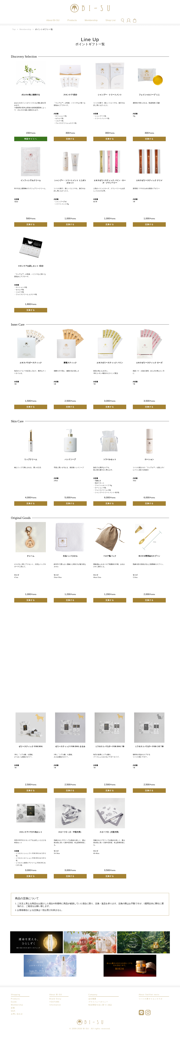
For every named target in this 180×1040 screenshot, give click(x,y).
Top (14, 29)
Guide (14, 1002)
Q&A (13, 1011)
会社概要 (92, 999)
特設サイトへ (30, 139)
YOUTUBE (54, 1002)
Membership (25, 29)
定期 (13, 1008)
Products (15, 999)
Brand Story (55, 999)
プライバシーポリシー (98, 1002)
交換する (70, 139)
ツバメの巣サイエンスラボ (150, 999)
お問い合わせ (17, 1014)
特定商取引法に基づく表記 (100, 1005)
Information (55, 1005)
